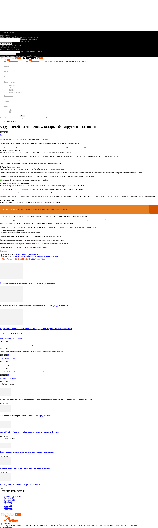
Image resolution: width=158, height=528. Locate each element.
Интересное (12, 86)
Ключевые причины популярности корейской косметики (27, 452)
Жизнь (11, 88)
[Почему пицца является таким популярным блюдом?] (5, 464)
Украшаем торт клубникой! (8, 378)
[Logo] (11, 61)
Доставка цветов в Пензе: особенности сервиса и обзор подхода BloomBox (34, 306)
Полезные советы (9, 82)
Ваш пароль (24, 41)
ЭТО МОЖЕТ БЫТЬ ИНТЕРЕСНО (15, 259)
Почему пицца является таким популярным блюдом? (25, 468)
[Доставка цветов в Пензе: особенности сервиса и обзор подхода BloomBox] (11, 301)
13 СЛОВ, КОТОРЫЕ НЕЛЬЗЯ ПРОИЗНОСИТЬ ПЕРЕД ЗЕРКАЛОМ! (21, 345)
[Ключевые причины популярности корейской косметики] (5, 448)
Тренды (6, 101)
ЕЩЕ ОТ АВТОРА (38, 259)
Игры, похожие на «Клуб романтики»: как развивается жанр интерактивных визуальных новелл (46, 399)
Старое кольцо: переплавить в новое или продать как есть (27, 283)
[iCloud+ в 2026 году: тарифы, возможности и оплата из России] (5, 428)
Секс (10, 112)
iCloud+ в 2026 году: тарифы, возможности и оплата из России (29, 432)
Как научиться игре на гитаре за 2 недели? (20, 484)
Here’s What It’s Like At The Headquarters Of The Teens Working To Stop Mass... (23, 371)
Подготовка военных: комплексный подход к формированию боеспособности (36, 329)
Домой (2, 118)
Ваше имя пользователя (28, 39)
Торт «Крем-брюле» (6, 365)
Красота (6, 71)
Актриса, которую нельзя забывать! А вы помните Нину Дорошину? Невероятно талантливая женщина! (31, 351)
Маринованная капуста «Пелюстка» (11, 338)
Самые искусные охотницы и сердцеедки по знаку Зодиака (36, 256)
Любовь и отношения (15, 92)
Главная (6, 66)
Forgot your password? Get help (11, 46)
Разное (6, 106)
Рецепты (11, 90)
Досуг (10, 110)
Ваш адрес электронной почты (31, 51)
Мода (6, 77)
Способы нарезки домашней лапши (28, 255)
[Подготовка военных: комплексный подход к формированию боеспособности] (11, 324)
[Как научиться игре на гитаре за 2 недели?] (5, 480)
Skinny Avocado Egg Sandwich (9, 358)
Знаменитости (8, 96)
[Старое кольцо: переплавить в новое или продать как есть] (11, 279)
